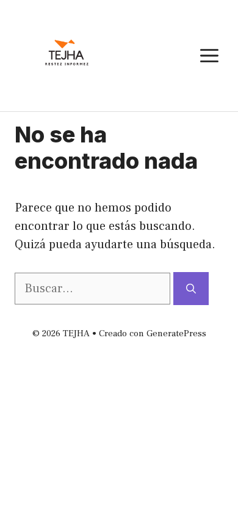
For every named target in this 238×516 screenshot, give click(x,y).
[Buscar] (191, 288)
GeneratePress (176, 333)
